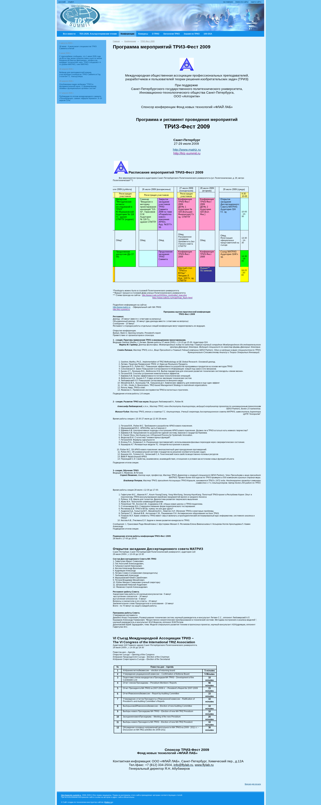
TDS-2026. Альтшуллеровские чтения (98, 34)
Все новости (69, 34)
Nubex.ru (108, 802)
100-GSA (208, 34)
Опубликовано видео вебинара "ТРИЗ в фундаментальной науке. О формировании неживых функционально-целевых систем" (77, 86)
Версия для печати (253, 784)
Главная (116, 41)
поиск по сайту (242, 2)
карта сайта (256, 2)
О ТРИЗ (155, 34)
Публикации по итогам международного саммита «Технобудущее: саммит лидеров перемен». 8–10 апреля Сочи (80, 98)
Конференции (127, 34)
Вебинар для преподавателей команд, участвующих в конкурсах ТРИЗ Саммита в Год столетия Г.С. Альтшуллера (79, 74)
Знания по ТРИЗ (192, 34)
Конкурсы (143, 34)
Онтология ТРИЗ (171, 34)
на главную (228, 2)
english (71, 2)
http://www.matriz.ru (187, 149)
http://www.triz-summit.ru (71, 795)
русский (62, 2)
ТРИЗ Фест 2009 (147, 41)
